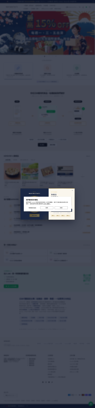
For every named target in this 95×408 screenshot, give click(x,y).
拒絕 (61, 208)
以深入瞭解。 (47, 204)
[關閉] (72, 190)
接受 (47, 208)
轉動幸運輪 (34, 215)
